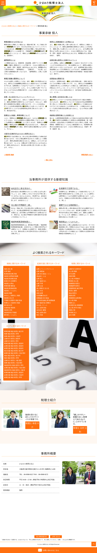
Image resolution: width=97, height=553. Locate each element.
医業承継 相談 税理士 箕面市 (13, 372)
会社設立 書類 (41, 310)
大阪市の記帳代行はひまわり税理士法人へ (19, 134)
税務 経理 (72, 295)
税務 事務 (72, 276)
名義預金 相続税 (9, 307)
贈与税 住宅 (8, 305)
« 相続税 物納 (9, 155)
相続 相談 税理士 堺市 (11, 358)
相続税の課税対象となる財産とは (62, 115)
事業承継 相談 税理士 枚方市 (13, 331)
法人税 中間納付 (74, 278)
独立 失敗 (39, 315)
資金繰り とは (41, 276)
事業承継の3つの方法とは (13, 42)
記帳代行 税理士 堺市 (11, 341)
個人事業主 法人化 (42, 288)
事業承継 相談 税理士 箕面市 (13, 343)
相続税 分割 (8, 310)
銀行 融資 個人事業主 (43, 303)
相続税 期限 (8, 293)
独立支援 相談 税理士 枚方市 (13, 351)
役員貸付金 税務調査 (76, 305)
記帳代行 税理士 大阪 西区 (13, 360)
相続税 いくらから (10, 290)
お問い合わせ (56, 536)
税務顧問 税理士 (74, 286)
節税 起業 (39, 293)
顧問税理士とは (9, 60)
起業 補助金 (40, 271)
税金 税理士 (73, 293)
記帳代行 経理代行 (75, 269)
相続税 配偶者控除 (10, 288)
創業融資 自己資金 (42, 298)
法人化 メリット (41, 305)
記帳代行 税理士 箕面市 (12, 338)
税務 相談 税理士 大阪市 (12, 336)
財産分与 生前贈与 (10, 281)
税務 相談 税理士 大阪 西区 (13, 363)
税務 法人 (72, 303)
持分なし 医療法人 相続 (12, 295)
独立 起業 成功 (41, 312)
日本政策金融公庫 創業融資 (45, 300)
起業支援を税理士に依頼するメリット (63, 60)
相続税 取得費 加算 (10, 278)
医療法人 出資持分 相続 (12, 303)
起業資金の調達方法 (57, 79)
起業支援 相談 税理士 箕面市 (13, 346)
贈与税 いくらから (10, 315)
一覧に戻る (49, 160)
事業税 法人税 (73, 281)
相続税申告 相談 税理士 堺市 (13, 365)
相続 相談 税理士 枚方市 (12, 355)
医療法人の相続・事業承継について (17, 115)
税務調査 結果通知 (75, 298)
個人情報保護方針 (41, 536)
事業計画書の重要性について (14, 79)
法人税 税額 (73, 271)
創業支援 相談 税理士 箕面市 (13, 348)
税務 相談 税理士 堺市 (11, 334)
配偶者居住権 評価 (10, 274)
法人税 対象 (73, 300)
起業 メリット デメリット (45, 269)
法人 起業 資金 (41, 307)
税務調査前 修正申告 (76, 288)
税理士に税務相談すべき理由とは (62, 42)
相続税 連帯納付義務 (11, 276)
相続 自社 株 (8, 269)
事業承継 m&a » (87, 155)
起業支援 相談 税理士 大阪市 (13, 375)
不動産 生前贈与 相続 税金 (13, 300)
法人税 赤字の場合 (75, 307)
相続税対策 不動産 (10, 312)
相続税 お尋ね (9, 283)
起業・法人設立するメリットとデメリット (19, 97)
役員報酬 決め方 (41, 295)
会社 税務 (72, 315)
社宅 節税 (72, 274)
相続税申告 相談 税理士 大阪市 (14, 370)
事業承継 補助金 (9, 286)
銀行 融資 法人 (41, 281)
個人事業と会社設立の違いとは (61, 97)
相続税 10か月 (9, 298)
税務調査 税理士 (74, 283)
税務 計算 (72, 310)
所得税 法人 (73, 312)
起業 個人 (39, 278)
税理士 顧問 (73, 290)
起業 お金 (39, 286)
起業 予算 (39, 283)
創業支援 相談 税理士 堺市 (13, 377)
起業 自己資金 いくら (43, 274)
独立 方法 (39, 290)
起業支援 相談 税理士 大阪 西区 (14, 367)
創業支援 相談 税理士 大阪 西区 (14, 353)
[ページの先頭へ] (93, 544)
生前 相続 (7, 271)
